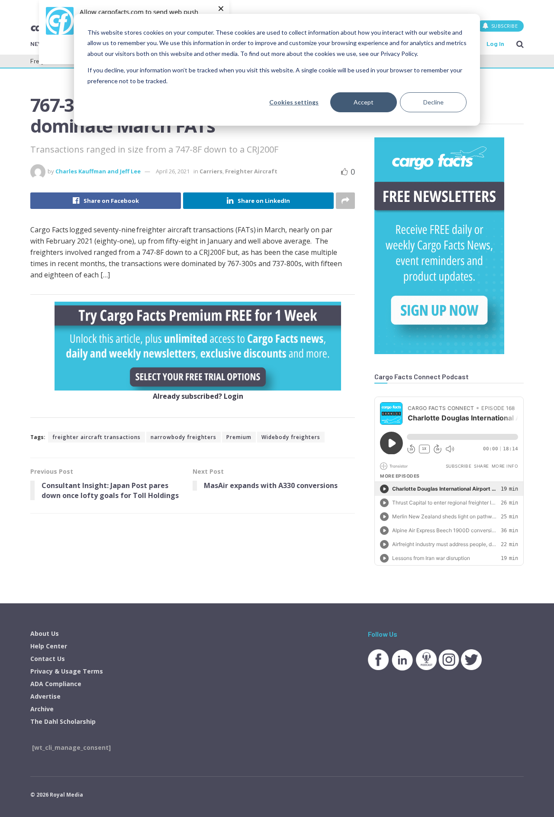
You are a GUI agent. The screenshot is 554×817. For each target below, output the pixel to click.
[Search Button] (520, 44)
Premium (238, 437)
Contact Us (47, 658)
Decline (433, 102)
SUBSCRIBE (504, 26)
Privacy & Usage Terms (66, 671)
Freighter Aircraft (251, 171)
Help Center (48, 646)
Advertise (45, 696)
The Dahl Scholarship (63, 721)
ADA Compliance (55, 684)
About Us (44, 633)
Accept (364, 102)
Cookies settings (294, 102)
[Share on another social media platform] (345, 200)
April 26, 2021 (173, 171)
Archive (42, 709)
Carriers (211, 171)
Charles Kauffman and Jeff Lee (98, 171)
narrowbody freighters (183, 437)
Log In (495, 43)
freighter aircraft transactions (96, 437)
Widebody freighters (290, 437)
